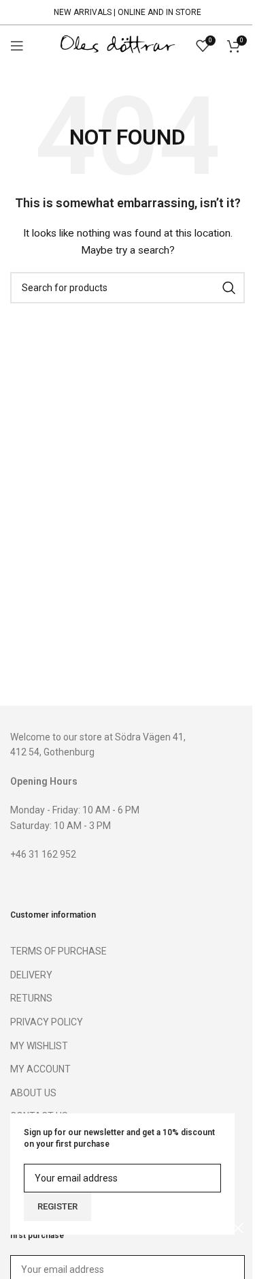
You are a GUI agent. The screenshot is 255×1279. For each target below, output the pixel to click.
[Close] (238, 1228)
